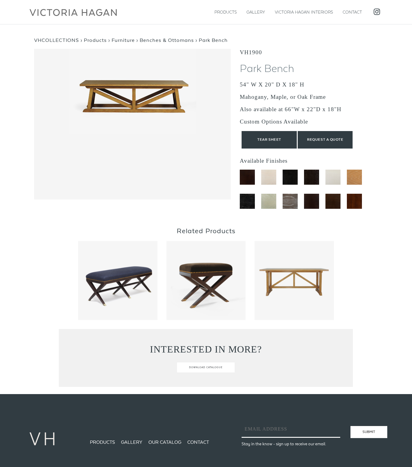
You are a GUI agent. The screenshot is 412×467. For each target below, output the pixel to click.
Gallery (255, 12)
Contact (352, 12)
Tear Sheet (269, 139)
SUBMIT (369, 432)
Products (225, 12)
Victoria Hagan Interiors (304, 12)
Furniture (123, 40)
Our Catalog (164, 442)
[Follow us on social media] (376, 12)
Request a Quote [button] (325, 139)
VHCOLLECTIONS (56, 40)
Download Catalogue (206, 367)
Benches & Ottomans (167, 40)
